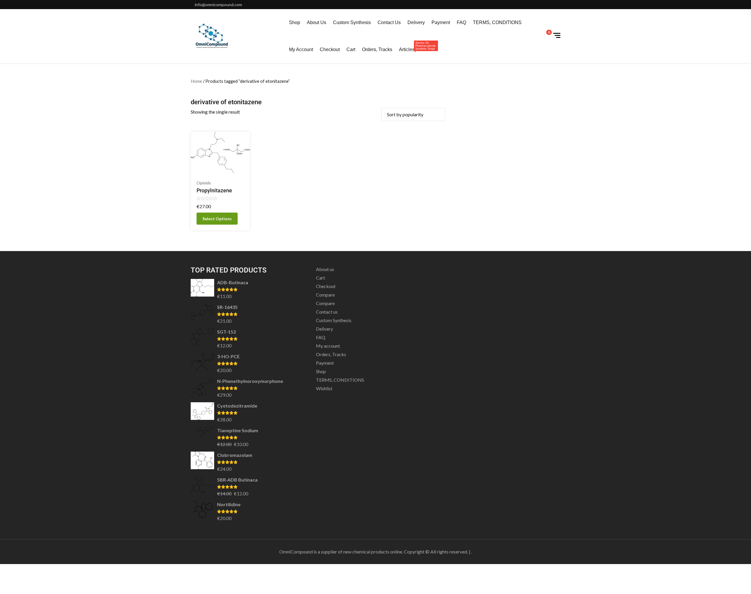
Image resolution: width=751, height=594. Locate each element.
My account (301, 49)
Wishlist (324, 388)
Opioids (204, 182)
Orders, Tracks (377, 49)
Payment (441, 22)
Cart (350, 49)
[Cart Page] (545, 35)
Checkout (330, 49)
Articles (407, 46)
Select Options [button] (217, 218)
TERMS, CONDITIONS (497, 22)
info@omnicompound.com (218, 4)
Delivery (416, 22)
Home (196, 81)
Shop (294, 22)
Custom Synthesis (352, 22)
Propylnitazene (214, 190)
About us (316, 22)
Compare (325, 294)
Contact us (389, 22)
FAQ (461, 22)
